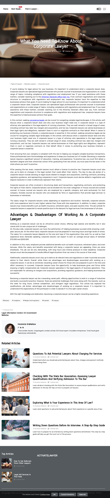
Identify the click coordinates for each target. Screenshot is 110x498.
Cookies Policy (45, 494)
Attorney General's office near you (56, 97)
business (6, 300)
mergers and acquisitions (31, 300)
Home (5, 9)
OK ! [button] (54, 494)
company (56, 300)
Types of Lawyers (16, 84)
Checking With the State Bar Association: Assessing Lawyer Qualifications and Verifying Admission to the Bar (64, 377)
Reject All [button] (82, 494)
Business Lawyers (30, 84)
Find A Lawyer (31, 9)
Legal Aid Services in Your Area (22, 476)
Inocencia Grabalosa (44, 51)
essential (46, 300)
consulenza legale (37, 120)
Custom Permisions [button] (67, 494)
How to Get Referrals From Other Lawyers (22, 462)
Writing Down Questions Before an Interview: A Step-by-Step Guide (69, 425)
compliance (16, 300)
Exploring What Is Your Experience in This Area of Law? (63, 402)
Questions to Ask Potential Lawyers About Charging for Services (67, 353)
